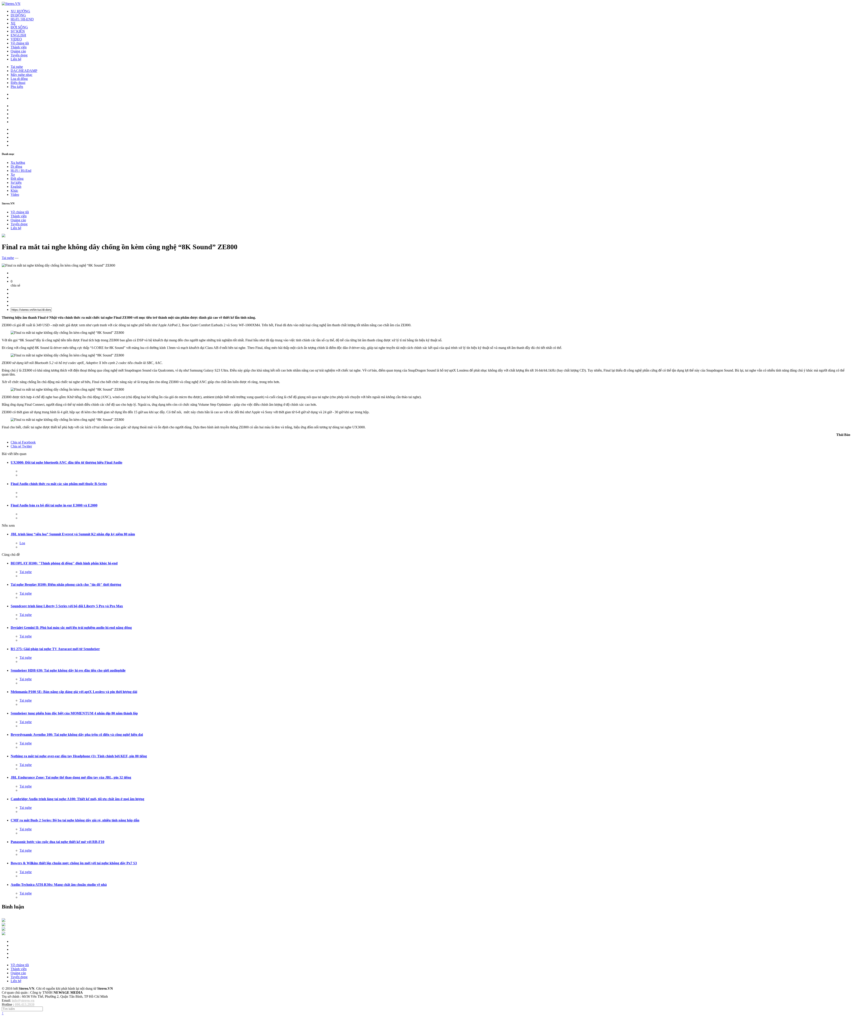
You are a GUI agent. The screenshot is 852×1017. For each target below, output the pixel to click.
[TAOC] (3, 934)
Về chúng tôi (20, 43)
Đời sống (17, 178)
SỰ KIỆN (18, 31)
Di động (16, 166)
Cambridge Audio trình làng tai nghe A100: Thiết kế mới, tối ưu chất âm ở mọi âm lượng (77, 799)
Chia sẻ (23, 442)
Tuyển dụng (19, 55)
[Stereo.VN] (11, 4)
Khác (14, 190)
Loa (22, 543)
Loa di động (19, 79)
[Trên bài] (3, 236)
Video (15, 194)
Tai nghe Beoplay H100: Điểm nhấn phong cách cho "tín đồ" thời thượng (66, 584)
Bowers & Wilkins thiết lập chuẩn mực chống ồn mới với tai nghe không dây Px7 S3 (74, 863)
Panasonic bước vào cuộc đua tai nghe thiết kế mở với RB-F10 (57, 842)
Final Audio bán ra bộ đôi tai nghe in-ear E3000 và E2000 (54, 505)
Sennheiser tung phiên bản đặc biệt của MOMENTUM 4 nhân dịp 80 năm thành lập (74, 713)
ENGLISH (18, 35)
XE (13, 23)
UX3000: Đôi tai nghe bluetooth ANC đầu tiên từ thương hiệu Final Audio (66, 462)
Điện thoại (18, 83)
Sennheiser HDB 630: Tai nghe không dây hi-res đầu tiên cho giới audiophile (68, 670)
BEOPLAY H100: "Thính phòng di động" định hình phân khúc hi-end (64, 563)
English (16, 186)
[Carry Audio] (3, 925)
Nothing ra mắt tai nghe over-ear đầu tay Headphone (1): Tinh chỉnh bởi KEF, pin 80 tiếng (79, 756)
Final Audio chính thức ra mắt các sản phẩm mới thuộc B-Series (59, 484)
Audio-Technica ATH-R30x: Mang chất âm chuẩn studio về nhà (59, 884)
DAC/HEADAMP (24, 71)
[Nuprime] (3, 929)
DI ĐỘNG (18, 15)
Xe (13, 174)
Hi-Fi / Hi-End (21, 170)
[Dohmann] (3, 920)
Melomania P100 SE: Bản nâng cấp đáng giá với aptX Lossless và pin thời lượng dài (74, 692)
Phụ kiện (17, 87)
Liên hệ (16, 59)
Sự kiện (16, 182)
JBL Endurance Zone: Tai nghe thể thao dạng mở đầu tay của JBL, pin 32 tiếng (71, 777)
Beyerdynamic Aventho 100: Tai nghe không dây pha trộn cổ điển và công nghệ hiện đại (77, 734)
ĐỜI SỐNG (19, 27)
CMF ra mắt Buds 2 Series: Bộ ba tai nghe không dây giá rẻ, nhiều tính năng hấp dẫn (75, 820)
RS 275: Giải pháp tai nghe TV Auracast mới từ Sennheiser (55, 649)
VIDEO (16, 39)
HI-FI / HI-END (22, 19)
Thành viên (19, 47)
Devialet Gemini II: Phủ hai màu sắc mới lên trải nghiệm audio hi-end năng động (71, 627)
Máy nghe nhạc (21, 75)
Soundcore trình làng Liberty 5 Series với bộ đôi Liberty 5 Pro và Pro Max (67, 606)
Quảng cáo (18, 51)
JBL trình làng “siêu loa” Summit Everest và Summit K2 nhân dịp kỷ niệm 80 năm (73, 534)
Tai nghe (17, 67)
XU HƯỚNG (20, 11)
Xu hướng (18, 162)
